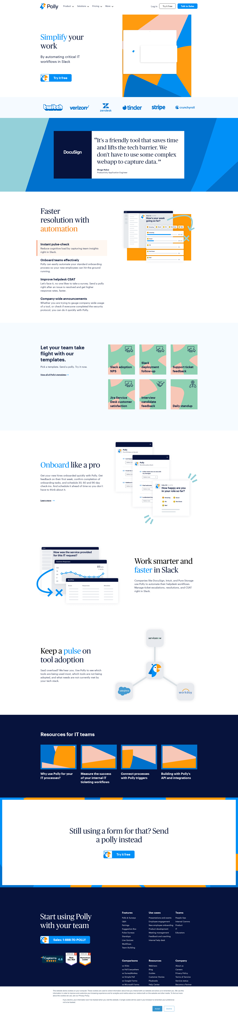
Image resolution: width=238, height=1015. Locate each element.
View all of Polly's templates (53, 374)
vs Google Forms (129, 981)
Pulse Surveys (128, 932)
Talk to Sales (187, 6)
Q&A (124, 921)
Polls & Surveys (129, 918)
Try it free (167, 6)
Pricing (95, 6)
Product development (158, 929)
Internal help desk (157, 940)
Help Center (154, 984)
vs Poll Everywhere (130, 969)
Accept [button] (157, 1008)
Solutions (81, 6)
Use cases (155, 912)
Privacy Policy (181, 973)
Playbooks (153, 981)
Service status (181, 981)
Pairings (125, 925)
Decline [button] (169, 1008)
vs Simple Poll (128, 977)
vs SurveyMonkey (129, 973)
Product (67, 6)
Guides (152, 973)
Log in (154, 6)
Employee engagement (159, 921)
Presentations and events (160, 918)
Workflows (126, 944)
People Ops (180, 918)
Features (127, 912)
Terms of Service (183, 977)
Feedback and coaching (160, 936)
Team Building (128, 947)
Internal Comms (182, 921)
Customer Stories (156, 977)
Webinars (153, 966)
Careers (178, 969)
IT (176, 929)
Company (181, 960)
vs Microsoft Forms (130, 984)
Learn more (45, 500)
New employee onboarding (161, 925)
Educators (180, 932)
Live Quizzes (127, 940)
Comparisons (130, 960)
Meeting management (159, 932)
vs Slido (125, 966)
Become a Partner (183, 984)
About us (179, 966)
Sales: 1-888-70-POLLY (69, 939)
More (107, 6)
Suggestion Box (129, 929)
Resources (155, 960)
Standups (126, 936)
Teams (179, 912)
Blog (151, 969)
